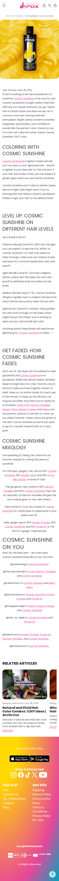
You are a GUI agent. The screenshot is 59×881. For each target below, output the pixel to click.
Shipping (38, 790)
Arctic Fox (10, 16)
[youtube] (43, 775)
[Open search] (49, 5)
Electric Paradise (40, 405)
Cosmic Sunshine (24, 98)
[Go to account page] (44, 5)
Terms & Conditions (40, 809)
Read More (7, 730)
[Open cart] (55, 5)
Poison (46, 409)
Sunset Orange (27, 409)
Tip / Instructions (14, 799)
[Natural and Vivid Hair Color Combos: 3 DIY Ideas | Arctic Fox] (24, 684)
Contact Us (10, 794)
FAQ (5, 790)
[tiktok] (27, 775)
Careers (8, 803)
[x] (35, 775)
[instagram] (14, 775)
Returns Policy (42, 794)
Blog (6, 807)
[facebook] (21, 775)
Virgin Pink (23, 405)
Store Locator (42, 799)
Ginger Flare (9, 409)
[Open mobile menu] (3, 5)
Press (36, 803)
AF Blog (19, 16)
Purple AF (41, 526)
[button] (52, 874)
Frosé (24, 506)
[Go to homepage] (29, 5)
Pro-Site (38, 820)
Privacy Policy (42, 816)
